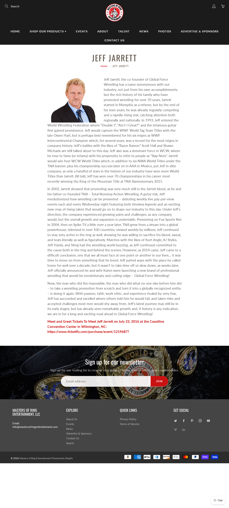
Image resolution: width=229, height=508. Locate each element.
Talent (124, 31)
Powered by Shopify (63, 458)
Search (70, 443)
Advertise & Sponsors (200, 31)
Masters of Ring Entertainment (35, 458)
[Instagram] (200, 420)
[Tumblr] (184, 429)
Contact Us (114, 40)
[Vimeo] (175, 429)
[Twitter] (175, 420)
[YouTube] (208, 420)
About (102, 31)
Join (159, 381)
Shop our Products (47, 31)
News (143, 31)
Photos (164, 31)
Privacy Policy (128, 419)
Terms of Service (129, 424)
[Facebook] (184, 420)
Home (15, 31)
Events (82, 31)
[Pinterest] (192, 420)
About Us (71, 419)
